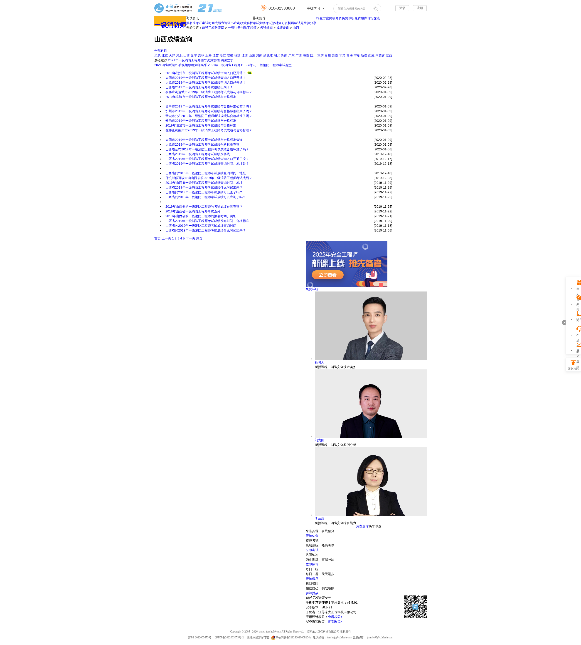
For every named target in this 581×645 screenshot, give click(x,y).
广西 (298, 55)
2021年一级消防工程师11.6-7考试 (232, 65)
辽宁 (194, 55)
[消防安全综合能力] (371, 515)
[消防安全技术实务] (371, 359)
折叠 (564, 322)
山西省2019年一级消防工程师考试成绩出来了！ (199, 87)
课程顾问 (577, 305)
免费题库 (361, 18)
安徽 (230, 55)
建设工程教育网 (213, 28)
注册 (420, 8)
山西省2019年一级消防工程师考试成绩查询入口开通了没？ (207, 159)
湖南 (284, 55)
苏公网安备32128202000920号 (293, 637)
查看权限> (335, 617)
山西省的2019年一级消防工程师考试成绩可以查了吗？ (204, 192)
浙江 (223, 55)
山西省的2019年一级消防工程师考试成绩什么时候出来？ (205, 230)
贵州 (328, 55)
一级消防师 (170, 24)
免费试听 (348, 18)
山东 (252, 55)
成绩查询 (221, 23)
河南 (259, 55)
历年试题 (297, 23)
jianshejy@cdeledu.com (340, 637)
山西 (296, 28)
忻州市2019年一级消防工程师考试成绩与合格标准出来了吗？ (208, 111)
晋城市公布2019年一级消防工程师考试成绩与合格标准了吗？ (208, 116)
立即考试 (312, 550)
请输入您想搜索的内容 (351, 8)
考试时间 (208, 23)
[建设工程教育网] (188, 8)
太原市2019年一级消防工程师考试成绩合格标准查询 (202, 144)
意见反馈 (577, 351)
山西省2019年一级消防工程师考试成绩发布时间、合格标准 (207, 221)
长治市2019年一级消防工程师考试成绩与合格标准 (200, 120)
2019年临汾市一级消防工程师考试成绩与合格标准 (200, 97)
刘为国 (319, 440)
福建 (237, 55)
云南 (335, 55)
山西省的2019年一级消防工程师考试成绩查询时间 (200, 225)
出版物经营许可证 (258, 637)
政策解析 (246, 23)
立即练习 (312, 564)
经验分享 (310, 23)
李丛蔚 (319, 518)
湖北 (277, 55)
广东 (291, 55)
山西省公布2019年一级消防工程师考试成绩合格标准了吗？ (207, 149)
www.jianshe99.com (270, 631)
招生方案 (322, 18)
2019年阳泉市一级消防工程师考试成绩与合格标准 (200, 125)
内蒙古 (380, 55)
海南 (306, 55)
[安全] (346, 285)
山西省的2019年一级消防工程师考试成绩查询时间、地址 (205, 173)
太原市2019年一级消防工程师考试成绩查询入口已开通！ (205, 82)
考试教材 (272, 23)
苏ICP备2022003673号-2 (229, 637)
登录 (402, 8)
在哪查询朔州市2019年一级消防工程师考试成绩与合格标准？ (208, 130)
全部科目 (160, 50)
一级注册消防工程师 (242, 28)
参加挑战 (312, 593)
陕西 (389, 55)
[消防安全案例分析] (371, 436)
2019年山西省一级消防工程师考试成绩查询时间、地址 (204, 182)
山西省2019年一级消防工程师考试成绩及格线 (197, 154)
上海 (208, 55)
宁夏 (357, 55)
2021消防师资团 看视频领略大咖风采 (180, 65)
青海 (349, 55)
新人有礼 (577, 289)
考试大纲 (259, 23)
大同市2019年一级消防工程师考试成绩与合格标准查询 (204, 140)
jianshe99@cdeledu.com (380, 637)
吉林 (201, 55)
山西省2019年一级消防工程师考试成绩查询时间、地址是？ (207, 163)
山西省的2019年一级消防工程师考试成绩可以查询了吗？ (205, 197)
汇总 (157, 55)
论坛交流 (373, 18)
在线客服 (577, 336)
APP (578, 319)
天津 (172, 55)
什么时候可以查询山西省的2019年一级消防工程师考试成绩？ (208, 178)
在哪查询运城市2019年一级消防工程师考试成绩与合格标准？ (208, 92)
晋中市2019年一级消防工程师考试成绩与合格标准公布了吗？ (208, 106)
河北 (179, 55)
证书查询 (233, 23)
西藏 (371, 55)
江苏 (215, 55)
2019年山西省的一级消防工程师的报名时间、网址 (200, 216)
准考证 (197, 23)
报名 (189, 23)
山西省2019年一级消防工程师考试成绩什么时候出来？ (204, 187)
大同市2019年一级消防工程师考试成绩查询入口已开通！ (205, 78)
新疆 (364, 55)
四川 (313, 55)
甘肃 (342, 55)
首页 (157, 238)
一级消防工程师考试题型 (274, 65)
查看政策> (335, 621)
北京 (165, 55)
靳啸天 (319, 362)
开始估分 (312, 536)
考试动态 (266, 28)
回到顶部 (573, 368)
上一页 (166, 238)
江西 (244, 55)
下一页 (190, 238)
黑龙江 (268, 55)
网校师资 (335, 18)
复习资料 (284, 23)
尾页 (199, 238)
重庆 (320, 55)
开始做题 (312, 578)
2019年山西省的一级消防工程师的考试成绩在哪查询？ (204, 206)
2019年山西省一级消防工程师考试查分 (192, 211)
